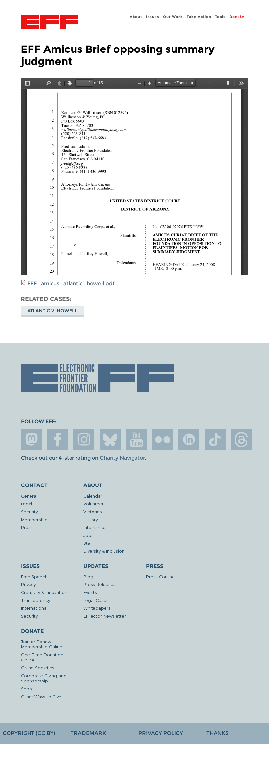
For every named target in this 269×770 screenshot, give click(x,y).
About (136, 16)
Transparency (35, 600)
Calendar (92, 495)
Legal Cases (96, 600)
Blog (88, 576)
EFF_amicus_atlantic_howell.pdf (70, 283)
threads (241, 439)
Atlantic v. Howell (52, 311)
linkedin (188, 439)
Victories (92, 511)
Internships (95, 527)
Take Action (199, 16)
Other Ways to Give (41, 696)
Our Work (173, 16)
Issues (152, 16)
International (34, 607)
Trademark (88, 733)
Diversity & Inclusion (104, 550)
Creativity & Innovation (44, 592)
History (90, 519)
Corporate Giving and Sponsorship (44, 678)
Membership (34, 519)
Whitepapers (97, 607)
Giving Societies (37, 667)
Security (29, 511)
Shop (26, 688)
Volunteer (93, 503)
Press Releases (99, 584)
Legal (26, 503)
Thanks (217, 733)
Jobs (88, 535)
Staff (88, 543)
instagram (83, 439)
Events (90, 592)
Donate (236, 16)
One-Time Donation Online (42, 657)
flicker (162, 439)
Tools (220, 16)
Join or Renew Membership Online (41, 644)
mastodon (31, 439)
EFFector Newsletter (104, 615)
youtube (136, 439)
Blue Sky (110, 439)
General (29, 495)
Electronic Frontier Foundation (49, 22)
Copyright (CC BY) (29, 733)
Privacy (28, 584)
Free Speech (34, 576)
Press (27, 527)
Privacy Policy (160, 733)
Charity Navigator (122, 458)
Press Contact (161, 576)
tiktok (215, 439)
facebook (57, 439)
